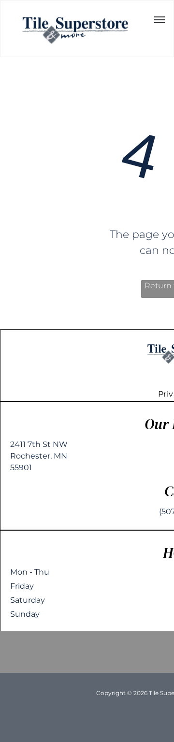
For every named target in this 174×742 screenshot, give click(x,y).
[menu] (159, 20)
